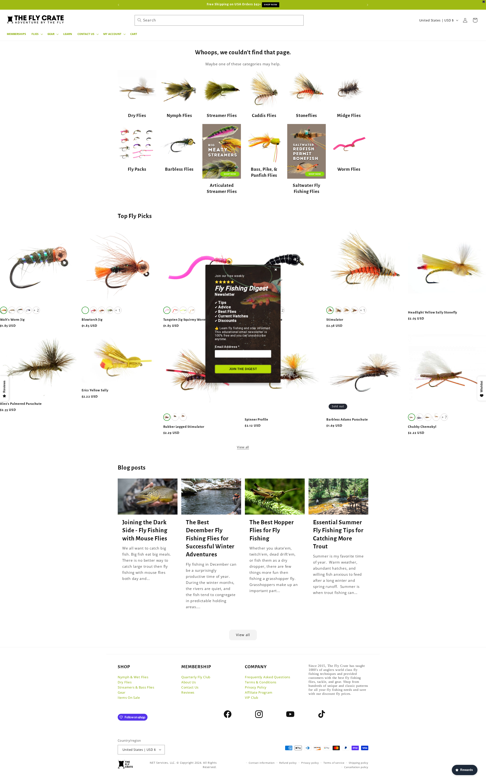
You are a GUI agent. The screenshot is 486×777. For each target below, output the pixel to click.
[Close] (276, 268)
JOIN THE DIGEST (243, 369)
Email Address (227, 346)
